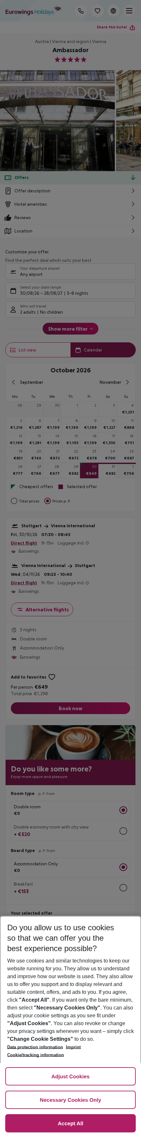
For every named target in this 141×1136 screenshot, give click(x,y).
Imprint (73, 1047)
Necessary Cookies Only (70, 1100)
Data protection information (35, 1047)
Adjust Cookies (70, 1077)
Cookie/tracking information (35, 1055)
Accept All (70, 1124)
